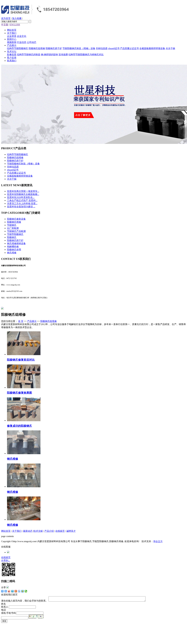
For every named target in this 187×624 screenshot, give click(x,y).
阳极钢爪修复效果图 (19, 392)
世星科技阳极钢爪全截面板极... (23, 194)
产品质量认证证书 (129, 48)
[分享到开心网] (16, 591)
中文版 (4, 24)
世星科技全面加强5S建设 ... (21, 206)
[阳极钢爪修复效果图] (23, 387)
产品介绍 (49, 531)
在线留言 (60, 531)
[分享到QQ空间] (22, 591)
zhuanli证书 (114, 48)
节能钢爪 (11, 225)
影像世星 (11, 54)
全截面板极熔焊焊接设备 (152, 48)
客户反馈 (11, 57)
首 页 (20, 321)
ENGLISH (15, 24)
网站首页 (11, 30)
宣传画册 (63, 54)
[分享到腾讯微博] (12, 591)
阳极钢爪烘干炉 (54, 48)
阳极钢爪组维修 (37, 48)
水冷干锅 (170, 48)
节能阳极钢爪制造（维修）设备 (79, 48)
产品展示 (11, 45)
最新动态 (27, 531)
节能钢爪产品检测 (16, 231)
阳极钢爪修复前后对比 (21, 359)
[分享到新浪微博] (9, 591)
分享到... (5, 560)
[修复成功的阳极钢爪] (23, 420)
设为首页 (6, 18)
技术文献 (38, 531)
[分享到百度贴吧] (19, 591)
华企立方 (158, 541)
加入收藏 (16, 18)
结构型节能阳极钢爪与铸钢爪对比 (86, 54)
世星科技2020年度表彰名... (20, 197)
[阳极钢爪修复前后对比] (23, 354)
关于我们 (11, 33)
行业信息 (21, 42)
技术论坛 (11, 51)
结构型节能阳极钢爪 (17, 48)
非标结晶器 (102, 48)
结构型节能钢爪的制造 (28, 54)
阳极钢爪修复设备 (16, 219)
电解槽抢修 (13, 246)
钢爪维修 (11, 252)
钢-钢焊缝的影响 (49, 54)
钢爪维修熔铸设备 (16, 243)
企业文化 (21, 36)
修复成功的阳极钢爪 (19, 425)
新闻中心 (11, 39)
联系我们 (11, 60)
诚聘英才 (71, 531)
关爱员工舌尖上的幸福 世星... (22, 203)
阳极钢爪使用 (14, 249)
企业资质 (11, 36)
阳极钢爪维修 (14, 222)
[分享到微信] (26, 591)
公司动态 (31, 42)
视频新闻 (11, 42)
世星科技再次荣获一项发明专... (23, 191)
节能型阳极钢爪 (15, 234)
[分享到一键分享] (6, 591)
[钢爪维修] (23, 453)
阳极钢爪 (11, 237)
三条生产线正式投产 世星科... (22, 200)
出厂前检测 (13, 228)
